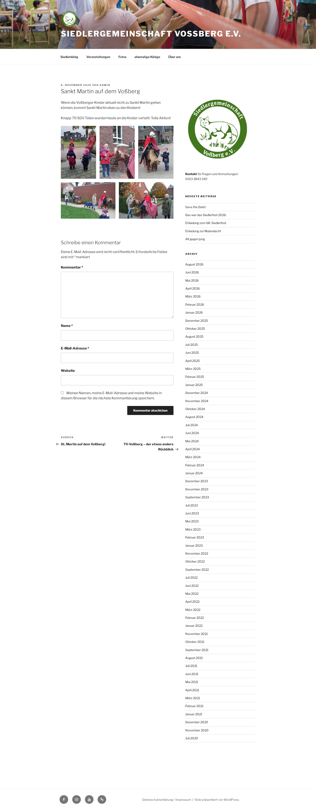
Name (67, 326)
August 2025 (194, 336)
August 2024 (194, 417)
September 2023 (197, 497)
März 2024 (193, 457)
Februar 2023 (194, 537)
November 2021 (196, 634)
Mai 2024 (192, 441)
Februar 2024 (194, 465)
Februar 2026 (194, 304)
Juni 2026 (192, 272)
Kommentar (72, 267)
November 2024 (196, 401)
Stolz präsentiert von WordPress (217, 799)
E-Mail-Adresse (75, 348)
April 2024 (192, 449)
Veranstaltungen (98, 57)
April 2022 (192, 601)
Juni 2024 (192, 433)
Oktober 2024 (195, 409)
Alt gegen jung (195, 239)
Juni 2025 (192, 352)
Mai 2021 (191, 682)
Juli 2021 (191, 666)
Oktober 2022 (195, 561)
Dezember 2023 (196, 481)
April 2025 (192, 361)
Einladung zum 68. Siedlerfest (205, 223)
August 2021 (194, 658)
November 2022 (196, 553)
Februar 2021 (194, 706)
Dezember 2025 (196, 320)
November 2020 (197, 730)
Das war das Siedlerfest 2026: (205, 215)
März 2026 (193, 296)
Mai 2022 (191, 593)
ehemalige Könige (147, 57)
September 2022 (197, 569)
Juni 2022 (192, 585)
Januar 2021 (193, 714)
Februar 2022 (194, 617)
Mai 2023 (192, 521)
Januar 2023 (194, 545)
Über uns (174, 57)
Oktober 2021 (194, 642)
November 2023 (196, 489)
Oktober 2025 (195, 328)
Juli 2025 (191, 344)
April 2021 (192, 690)
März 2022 (192, 610)
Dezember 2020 (196, 722)
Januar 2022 (193, 625)
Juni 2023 (192, 513)
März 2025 (193, 369)
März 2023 (193, 529)
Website (68, 371)
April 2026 (192, 288)
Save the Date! (195, 207)
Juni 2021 (191, 674)
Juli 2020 (191, 738)
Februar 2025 (194, 376)
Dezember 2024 (196, 393)
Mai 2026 (192, 280)
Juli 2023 (191, 505)
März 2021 (192, 698)
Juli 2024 (191, 425)
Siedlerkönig (69, 57)
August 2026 (194, 264)
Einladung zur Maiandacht (203, 231)
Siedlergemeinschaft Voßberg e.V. (151, 33)
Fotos (122, 57)
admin (105, 85)
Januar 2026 (194, 312)
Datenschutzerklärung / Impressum (166, 799)
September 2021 (197, 650)
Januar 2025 (194, 385)
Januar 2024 (194, 473)
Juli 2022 (191, 577)
